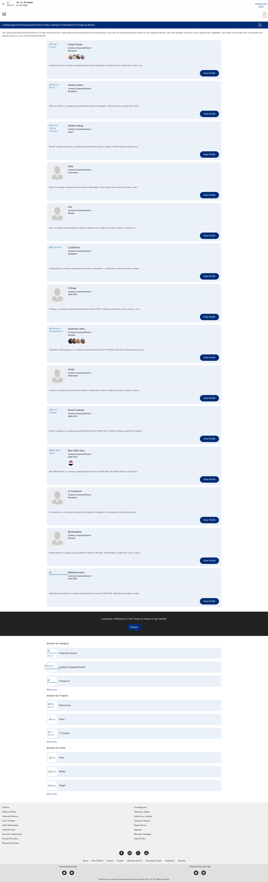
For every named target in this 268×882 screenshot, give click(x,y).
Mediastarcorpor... (77, 572)
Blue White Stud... (77, 450)
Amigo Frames (75, 44)
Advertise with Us (134, 861)
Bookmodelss (75, 532)
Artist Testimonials (10, 825)
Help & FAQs (139, 838)
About (85, 861)
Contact (120, 861)
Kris (70, 207)
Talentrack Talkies (142, 812)
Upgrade (138, 830)
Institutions (170, 861)
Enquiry (134, 627)
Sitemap (181, 861)
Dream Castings (76, 410)
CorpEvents (74, 247)
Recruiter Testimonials (12, 834)
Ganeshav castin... (77, 329)
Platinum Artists (9, 812)
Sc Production (75, 491)
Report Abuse (140, 825)
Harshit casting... (76, 126)
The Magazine (140, 807)
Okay (70, 166)
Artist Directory (8, 830)
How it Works (97, 861)
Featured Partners (10, 816)
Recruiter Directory (10, 843)
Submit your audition (143, 816)
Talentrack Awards (142, 821)
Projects (5, 807)
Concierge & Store (154, 861)
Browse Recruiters (10, 838)
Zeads (71, 369)
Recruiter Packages (142, 834)
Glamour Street (75, 85)
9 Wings (72, 288)
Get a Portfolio (8, 821)
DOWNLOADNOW (261, 5)
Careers (109, 861)
